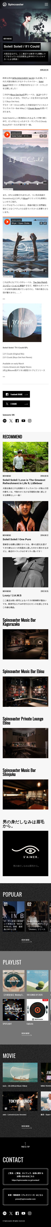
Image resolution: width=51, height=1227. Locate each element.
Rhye (25, 198)
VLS (38, 95)
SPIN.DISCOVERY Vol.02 (23, 78)
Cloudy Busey (34, 108)
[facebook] (17, 422)
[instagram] (29, 422)
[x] (11, 422)
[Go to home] (13, 4)
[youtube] (23, 422)
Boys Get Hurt (17, 95)
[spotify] (4, 422)
